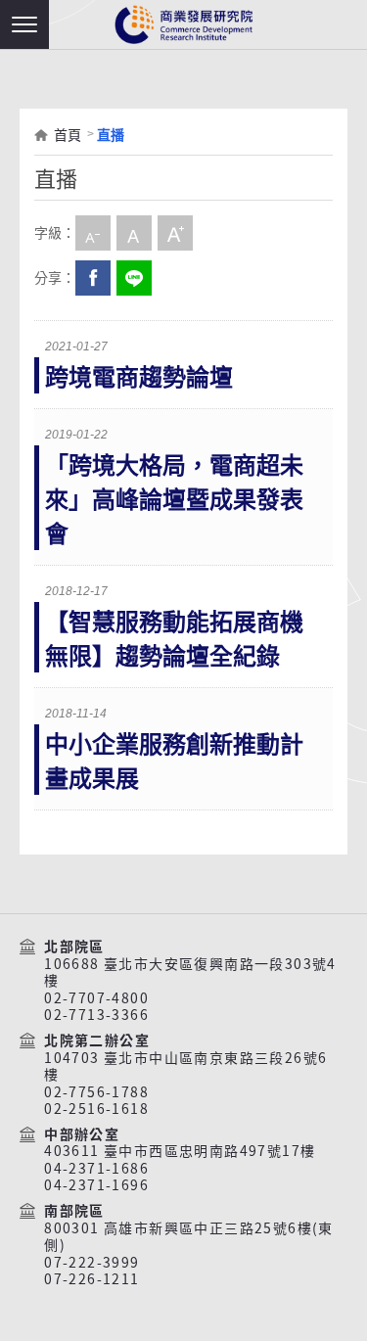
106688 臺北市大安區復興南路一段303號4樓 (190, 972)
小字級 (93, 233)
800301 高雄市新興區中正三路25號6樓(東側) (189, 1237)
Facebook (93, 278)
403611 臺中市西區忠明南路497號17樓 (179, 1151)
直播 (110, 135)
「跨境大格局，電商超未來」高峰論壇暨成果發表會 (174, 499)
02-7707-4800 (96, 998)
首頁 (67, 135)
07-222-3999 (91, 1263)
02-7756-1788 (96, 1092)
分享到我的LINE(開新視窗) (134, 278)
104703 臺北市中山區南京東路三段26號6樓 (185, 1066)
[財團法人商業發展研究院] (184, 24)
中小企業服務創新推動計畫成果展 (174, 761)
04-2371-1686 (96, 1169)
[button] (24, 24)
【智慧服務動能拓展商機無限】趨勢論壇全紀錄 (174, 639)
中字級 (134, 233)
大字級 (175, 233)
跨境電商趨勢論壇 (139, 377)
